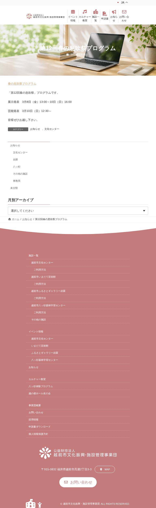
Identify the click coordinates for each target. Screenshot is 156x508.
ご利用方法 (40, 269)
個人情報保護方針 (38, 434)
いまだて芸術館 (39, 345)
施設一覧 (33, 255)
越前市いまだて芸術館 (43, 276)
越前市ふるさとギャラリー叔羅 (48, 291)
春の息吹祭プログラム (22, 83)
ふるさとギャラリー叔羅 (44, 352)
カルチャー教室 (37, 379)
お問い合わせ (36, 412)
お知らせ (35, 129)
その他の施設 (20, 173)
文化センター (51, 129)
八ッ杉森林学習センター (44, 360)
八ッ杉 (16, 166)
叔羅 (15, 159)
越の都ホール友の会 (40, 393)
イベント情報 (36, 331)
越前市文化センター (42, 262)
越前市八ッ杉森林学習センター (48, 305)
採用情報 (33, 419)
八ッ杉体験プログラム (41, 386)
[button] (72, 16)
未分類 (14, 188)
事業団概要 (35, 405)
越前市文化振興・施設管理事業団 (81, 503)
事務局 (16, 180)
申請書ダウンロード (40, 426)
